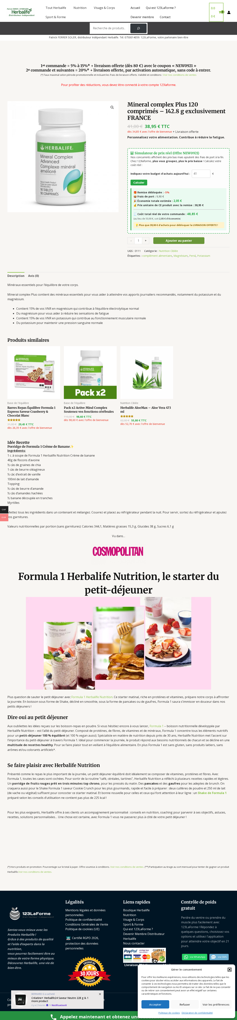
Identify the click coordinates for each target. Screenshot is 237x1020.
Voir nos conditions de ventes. (127, 866)
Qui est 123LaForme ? (161, 8)
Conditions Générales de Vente (86, 924)
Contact (165, 17)
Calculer (138, 182)
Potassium (203, 255)
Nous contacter (134, 943)
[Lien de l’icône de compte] (229, 12)
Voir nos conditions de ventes (179, 74)
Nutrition (80, 8)
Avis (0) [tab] (33, 276)
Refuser (185, 1004)
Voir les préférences (216, 1004)
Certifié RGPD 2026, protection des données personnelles (82, 943)
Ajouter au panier (179, 241)
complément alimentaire (157, 255)
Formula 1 (156, 726)
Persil (192, 255)
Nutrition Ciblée (168, 251)
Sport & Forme (56, 17)
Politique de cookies (169, 1012)
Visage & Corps (104, 8)
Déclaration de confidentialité (197, 1012)
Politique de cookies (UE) (82, 929)
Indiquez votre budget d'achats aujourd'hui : (160, 173)
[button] (229, 969)
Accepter (155, 1004)
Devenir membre (142, 17)
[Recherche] (138, 28)
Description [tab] (15, 276)
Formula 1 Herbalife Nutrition (92, 697)
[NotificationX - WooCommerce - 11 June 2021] (57, 999)
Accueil (135, 8)
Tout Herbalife (56, 8)
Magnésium (180, 255)
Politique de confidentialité (83, 920)
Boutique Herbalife (136, 910)
